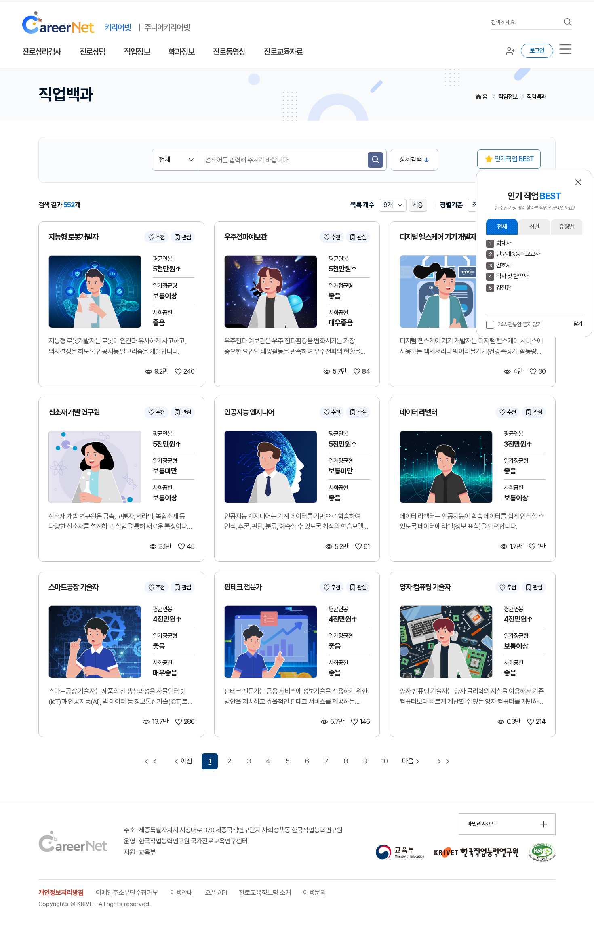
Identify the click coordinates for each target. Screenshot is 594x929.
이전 (186, 761)
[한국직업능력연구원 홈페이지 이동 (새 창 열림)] (476, 852)
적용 (418, 205)
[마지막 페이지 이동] (443, 761)
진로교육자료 (283, 52)
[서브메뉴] (565, 49)
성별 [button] (534, 226)
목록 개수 (362, 205)
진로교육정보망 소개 (265, 893)
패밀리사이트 (481, 824)
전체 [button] (502, 226)
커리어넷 (118, 27)
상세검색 (410, 160)
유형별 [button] (566, 226)
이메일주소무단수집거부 (127, 893)
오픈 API (216, 893)
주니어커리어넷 (167, 27)
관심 (186, 237)
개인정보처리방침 (61, 893)
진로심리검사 (41, 52)
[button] (578, 182)
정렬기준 (451, 205)
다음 (407, 761)
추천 (160, 237)
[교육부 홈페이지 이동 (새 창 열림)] (399, 852)
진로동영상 (229, 52)
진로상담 (92, 52)
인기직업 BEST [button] (514, 159)
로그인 (537, 50)
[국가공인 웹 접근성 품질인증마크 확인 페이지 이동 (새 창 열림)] (542, 852)
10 (384, 761)
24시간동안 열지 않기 (519, 324)
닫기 (577, 323)
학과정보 (181, 52)
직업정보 (137, 52)
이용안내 (181, 893)
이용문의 (314, 893)
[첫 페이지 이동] (150, 761)
